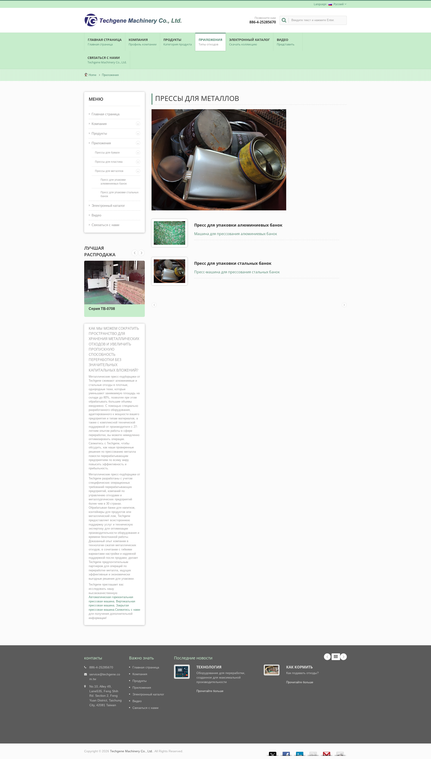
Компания (142, 42)
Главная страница (105, 42)
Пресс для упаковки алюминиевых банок (114, 181)
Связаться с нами (107, 60)
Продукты (177, 42)
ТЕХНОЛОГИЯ (209, 667)
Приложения (210, 42)
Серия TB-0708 (102, 309)
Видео (286, 42)
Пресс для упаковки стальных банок (120, 194)
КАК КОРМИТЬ (299, 667)
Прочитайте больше (209, 691)
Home (92, 75)
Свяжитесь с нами (127, 609)
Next (134, 252)
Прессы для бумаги (107, 152)
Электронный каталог (249, 42)
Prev (141, 252)
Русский (339, 4)
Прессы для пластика (109, 161)
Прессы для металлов (109, 171)
